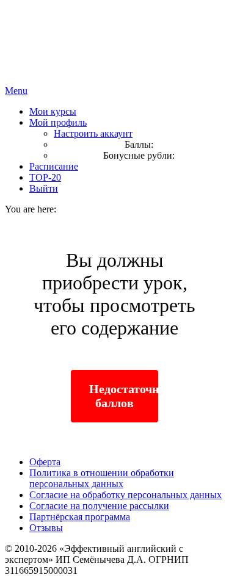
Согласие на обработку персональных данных (125, 495)
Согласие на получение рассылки (99, 506)
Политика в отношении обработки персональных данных (101, 478)
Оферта (44, 462)
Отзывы (46, 528)
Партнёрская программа (79, 517)
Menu (16, 90)
